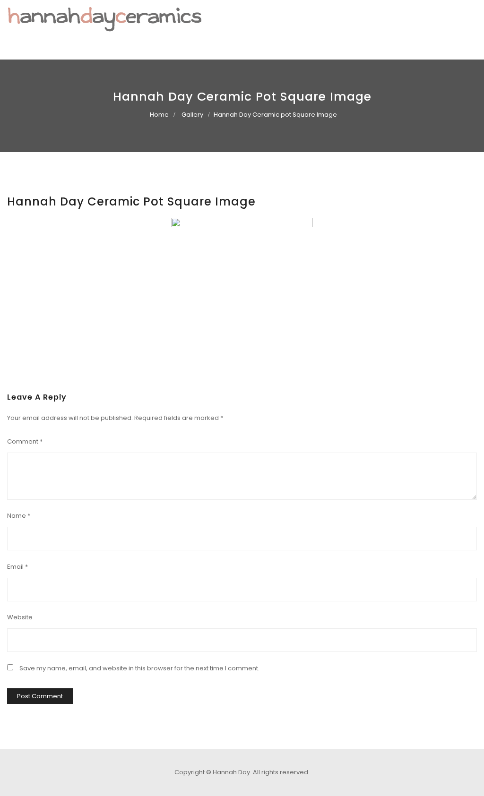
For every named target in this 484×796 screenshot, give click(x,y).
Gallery (192, 114)
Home (159, 114)
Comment (25, 441)
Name (18, 515)
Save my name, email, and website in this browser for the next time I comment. (139, 668)
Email (17, 566)
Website (20, 617)
